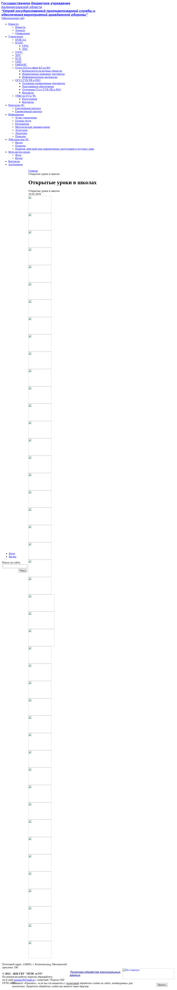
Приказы (20, 136)
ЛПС (25, 48)
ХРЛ (18, 55)
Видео (19, 142)
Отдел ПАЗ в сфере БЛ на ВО (32, 67)
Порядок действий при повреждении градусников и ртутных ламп (54, 148)
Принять (162, 985)
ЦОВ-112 (20, 39)
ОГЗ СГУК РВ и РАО (27, 80)
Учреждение (15, 36)
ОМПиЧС (21, 64)
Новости (13, 24)
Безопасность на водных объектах (42, 70)
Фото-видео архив (19, 151)
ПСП (18, 58)
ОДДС (19, 52)
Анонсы (20, 30)
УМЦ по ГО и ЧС (25, 95)
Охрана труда (23, 120)
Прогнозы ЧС (16, 105)
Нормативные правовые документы (43, 73)
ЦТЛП (19, 42)
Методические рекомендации (32, 126)
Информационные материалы (39, 77)
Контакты (28, 92)
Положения (22, 123)
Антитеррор (15, 164)
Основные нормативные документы (43, 83)
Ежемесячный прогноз (28, 111)
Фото (18, 155)
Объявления (22, 33)
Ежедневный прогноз (28, 108)
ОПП (18, 61)
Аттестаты (21, 130)
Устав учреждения (26, 117)
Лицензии (21, 133)
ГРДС (25, 45)
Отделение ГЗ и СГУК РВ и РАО (41, 89)
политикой (72, 983)
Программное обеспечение (38, 86)
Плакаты (20, 145)
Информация (16, 114)
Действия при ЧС (18, 139)
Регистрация (29, 98)
